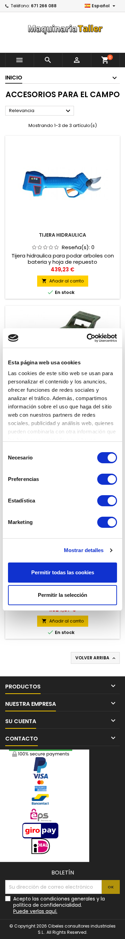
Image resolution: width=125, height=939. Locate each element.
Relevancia (40, 111)
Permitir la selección (62, 595)
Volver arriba (96, 658)
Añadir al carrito (63, 281)
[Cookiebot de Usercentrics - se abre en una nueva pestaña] (88, 337)
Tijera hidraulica (62, 234)
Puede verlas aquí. (35, 911)
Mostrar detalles (84, 550)
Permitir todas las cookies (62, 572)
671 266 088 (44, 6)
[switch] (107, 479)
